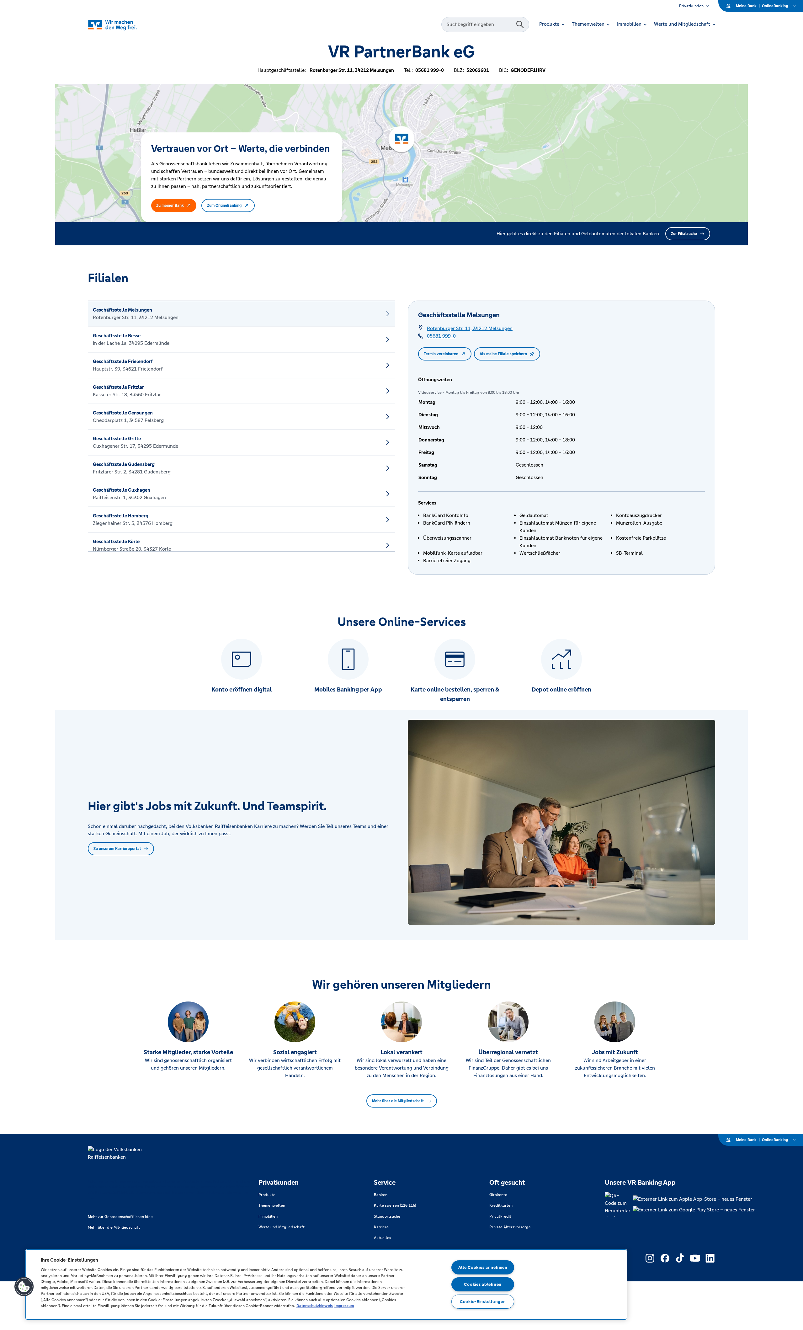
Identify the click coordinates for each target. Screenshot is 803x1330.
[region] (326, 1284)
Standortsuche (387, 1216)
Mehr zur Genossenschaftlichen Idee (120, 1216)
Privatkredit (500, 1216)
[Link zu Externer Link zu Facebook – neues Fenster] (665, 1258)
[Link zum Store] (694, 1199)
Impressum (344, 1305)
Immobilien (268, 1216)
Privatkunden (691, 5)
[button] (24, 1287)
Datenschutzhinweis (314, 1305)
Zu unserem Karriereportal (117, 848)
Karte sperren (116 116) (395, 1205)
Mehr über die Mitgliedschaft (398, 1100)
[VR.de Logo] (121, 25)
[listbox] (241, 426)
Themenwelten (271, 1205)
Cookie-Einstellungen (483, 1301)
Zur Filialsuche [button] (684, 233)
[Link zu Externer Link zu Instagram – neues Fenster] (650, 1258)
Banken (380, 1194)
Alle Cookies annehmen (483, 1267)
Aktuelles (382, 1237)
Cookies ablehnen (483, 1284)
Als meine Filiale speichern (503, 353)
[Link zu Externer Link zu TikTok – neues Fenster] (680, 1258)
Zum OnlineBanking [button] (224, 205)
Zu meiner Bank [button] (170, 205)
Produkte (266, 1194)
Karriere (381, 1227)
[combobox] (480, 24)
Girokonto (498, 1194)
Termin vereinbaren (441, 353)
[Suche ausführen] (520, 24)
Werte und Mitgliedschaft (281, 1227)
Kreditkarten (501, 1205)
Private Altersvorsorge (510, 1227)
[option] (241, 313)
